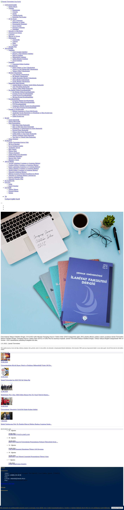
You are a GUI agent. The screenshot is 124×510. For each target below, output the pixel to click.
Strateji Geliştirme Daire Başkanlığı (23, 135)
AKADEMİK (9, 48)
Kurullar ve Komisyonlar (16, 109)
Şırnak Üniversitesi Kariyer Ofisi (19, 142)
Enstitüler (11, 62)
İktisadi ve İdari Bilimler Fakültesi (22, 53)
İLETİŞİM (8, 187)
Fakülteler (12, 50)
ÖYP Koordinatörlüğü (19, 104)
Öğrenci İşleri (13, 151)
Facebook (4, 483)
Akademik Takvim (14, 147)
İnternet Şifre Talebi (15, 158)
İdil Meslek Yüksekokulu (20, 76)
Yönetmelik (16, 40)
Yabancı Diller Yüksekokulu (21, 71)
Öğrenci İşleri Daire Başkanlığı (21, 132)
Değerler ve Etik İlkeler (16, 31)
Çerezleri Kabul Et (117, 508)
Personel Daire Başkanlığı (20, 130)
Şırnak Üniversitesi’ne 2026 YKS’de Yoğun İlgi (15, 380)
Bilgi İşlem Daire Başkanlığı (21, 125)
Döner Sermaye (13, 139)
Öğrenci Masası (13, 189)
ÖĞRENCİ (8, 140)
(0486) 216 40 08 (15, 475)
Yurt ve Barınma (17, 20)
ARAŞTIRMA (9, 161)
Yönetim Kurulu (17, 15)
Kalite (10, 184)
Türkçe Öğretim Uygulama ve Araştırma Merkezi (24, 168)
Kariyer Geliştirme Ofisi (16, 177)
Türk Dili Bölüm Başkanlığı (21, 87)
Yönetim (11, 8)
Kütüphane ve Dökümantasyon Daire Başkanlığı (27, 128)
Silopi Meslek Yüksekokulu (20, 80)
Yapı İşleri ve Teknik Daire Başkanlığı (24, 137)
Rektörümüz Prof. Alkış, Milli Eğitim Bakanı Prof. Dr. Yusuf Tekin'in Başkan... (25, 395)
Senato (14, 13)
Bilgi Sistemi (12, 149)
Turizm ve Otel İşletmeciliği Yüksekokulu (25, 69)
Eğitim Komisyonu (18, 116)
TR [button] (6, 196)
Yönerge (15, 41)
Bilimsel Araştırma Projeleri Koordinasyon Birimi (24, 174)
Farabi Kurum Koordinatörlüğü (22, 95)
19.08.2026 (4, 362)
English (13, 199)
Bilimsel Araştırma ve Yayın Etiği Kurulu (24, 111)
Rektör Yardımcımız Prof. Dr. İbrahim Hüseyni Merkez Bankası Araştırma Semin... (26, 424)
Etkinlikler (15, 29)
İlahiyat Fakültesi (17, 55)
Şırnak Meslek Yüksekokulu (21, 81)
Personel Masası (13, 191)
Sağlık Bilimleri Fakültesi (20, 59)
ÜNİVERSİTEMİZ (11, 5)
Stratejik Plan (13, 46)
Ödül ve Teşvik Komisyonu (20, 114)
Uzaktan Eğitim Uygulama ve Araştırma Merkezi (23, 165)
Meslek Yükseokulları (15, 73)
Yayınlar (15, 45)
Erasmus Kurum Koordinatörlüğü (22, 93)
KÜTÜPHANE (9, 181)
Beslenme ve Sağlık (18, 22)
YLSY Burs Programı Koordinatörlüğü (24, 107)
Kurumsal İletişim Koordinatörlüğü (23, 100)
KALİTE (7, 182)
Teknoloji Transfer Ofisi (16, 179)
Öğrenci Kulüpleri (14, 153)
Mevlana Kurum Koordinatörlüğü (22, 97)
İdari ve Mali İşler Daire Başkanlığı (23, 127)
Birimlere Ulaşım (14, 160)
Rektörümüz (16, 10)
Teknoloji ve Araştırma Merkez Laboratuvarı (22, 175)
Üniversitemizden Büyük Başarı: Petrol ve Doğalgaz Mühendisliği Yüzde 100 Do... (26, 365)
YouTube (11, 483)
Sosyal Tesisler (17, 26)
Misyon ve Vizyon (14, 36)
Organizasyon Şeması (15, 33)
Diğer (14, 43)
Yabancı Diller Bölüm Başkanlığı (22, 88)
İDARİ (7, 118)
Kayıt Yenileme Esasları (16, 146)
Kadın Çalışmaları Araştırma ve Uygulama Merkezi (24, 167)
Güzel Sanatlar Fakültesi (19, 52)
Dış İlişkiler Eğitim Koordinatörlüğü (20, 90)
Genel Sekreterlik (14, 120)
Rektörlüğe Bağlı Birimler (16, 83)
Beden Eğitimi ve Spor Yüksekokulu (23, 67)
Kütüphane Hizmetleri (15, 156)
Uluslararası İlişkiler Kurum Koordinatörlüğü (26, 106)
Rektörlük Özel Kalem (19, 17)
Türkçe (7, 199)
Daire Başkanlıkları (14, 123)
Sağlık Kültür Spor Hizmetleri (18, 154)
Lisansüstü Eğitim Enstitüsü (20, 64)
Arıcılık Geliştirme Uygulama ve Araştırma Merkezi (24, 163)
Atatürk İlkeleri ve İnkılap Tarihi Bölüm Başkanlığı (28, 85)
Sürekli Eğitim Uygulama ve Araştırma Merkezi (23, 170)
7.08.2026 (4, 421)
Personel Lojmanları (18, 27)
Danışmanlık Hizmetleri (19, 24)
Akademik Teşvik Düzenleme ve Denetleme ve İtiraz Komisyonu (32, 113)
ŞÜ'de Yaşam (13, 19)
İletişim (11, 193)
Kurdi (18, 199)
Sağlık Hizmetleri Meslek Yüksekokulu (24, 78)
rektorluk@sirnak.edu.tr (18, 478)
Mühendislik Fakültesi (19, 57)
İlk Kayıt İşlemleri (14, 144)
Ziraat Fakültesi (17, 60)
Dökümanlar (12, 38)
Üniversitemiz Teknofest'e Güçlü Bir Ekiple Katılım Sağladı (19, 409)
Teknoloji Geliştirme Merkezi (17, 172)
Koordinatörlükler (14, 99)
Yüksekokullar (13, 66)
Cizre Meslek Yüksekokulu (20, 74)
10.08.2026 (4, 406)
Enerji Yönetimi (13, 186)
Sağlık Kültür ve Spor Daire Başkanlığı (24, 134)
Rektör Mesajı (13, 6)
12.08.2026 (4, 391)
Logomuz (11, 34)
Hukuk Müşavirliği (14, 121)
